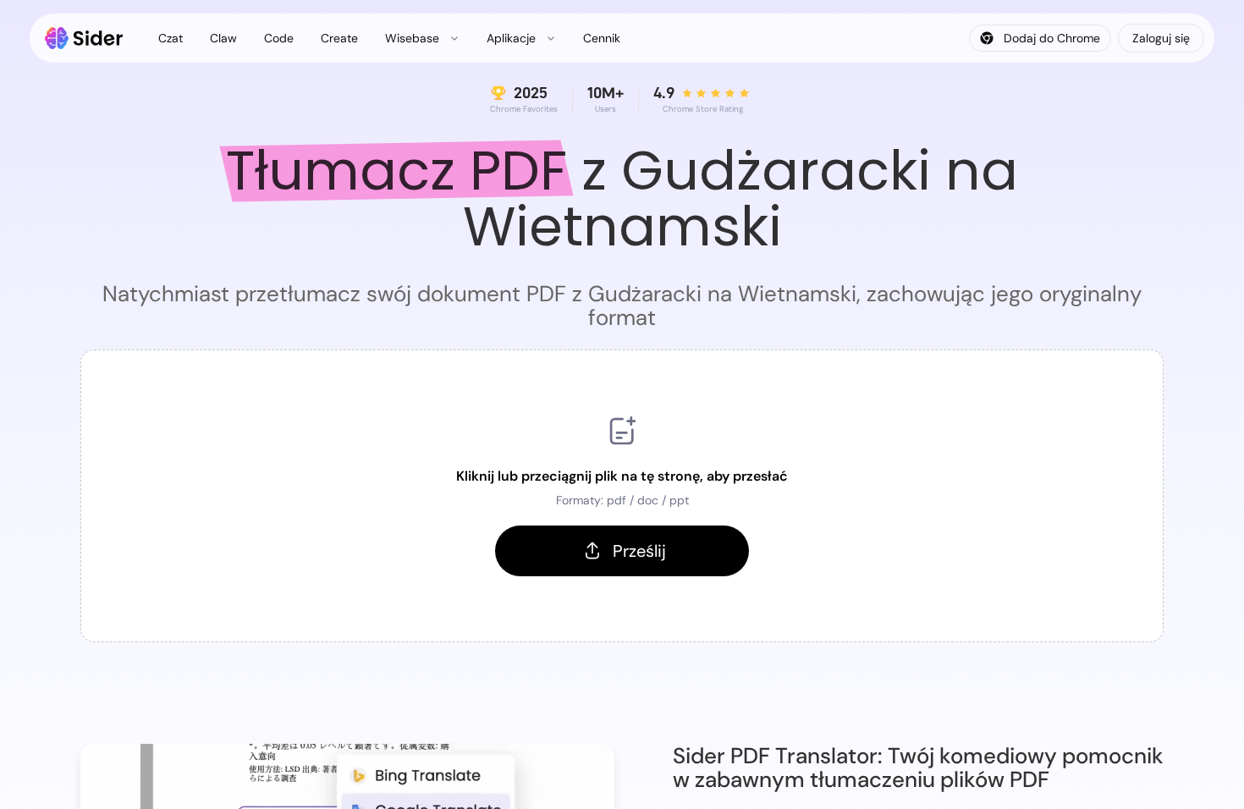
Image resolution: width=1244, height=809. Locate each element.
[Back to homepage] (84, 38)
